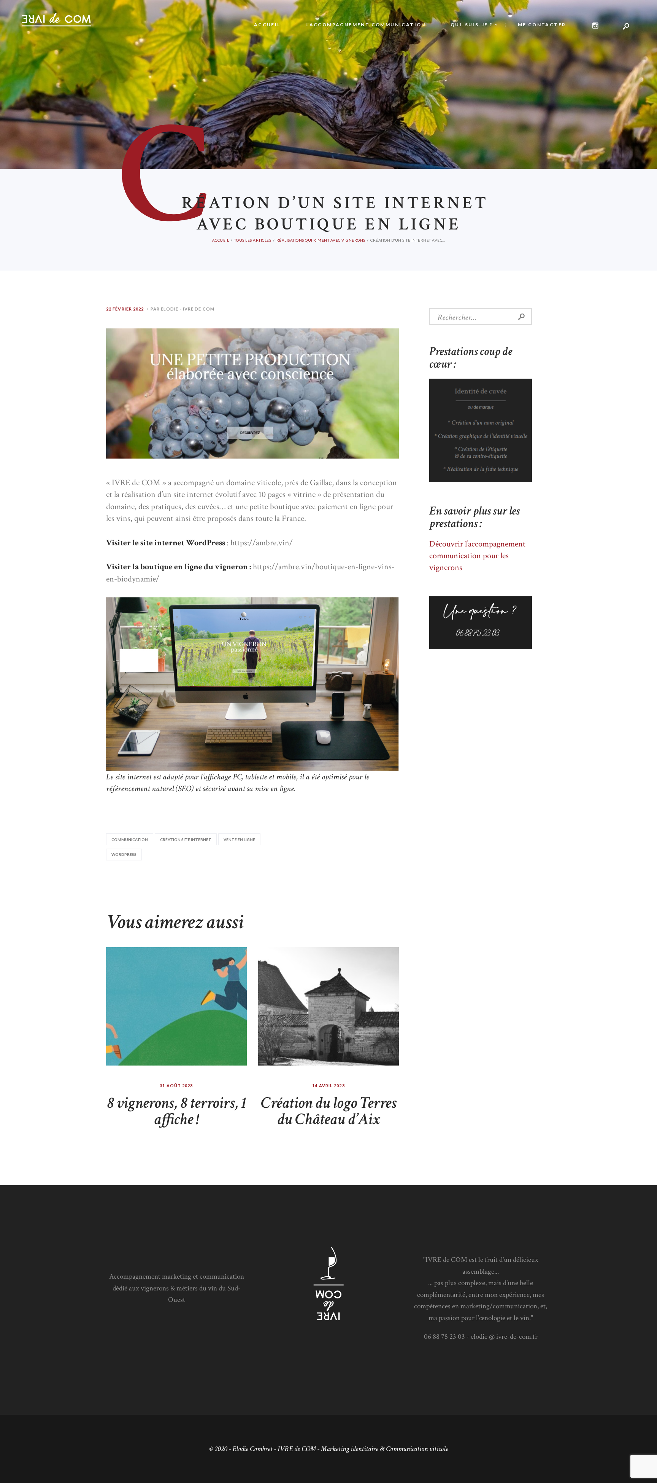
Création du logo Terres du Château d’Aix (329, 1111)
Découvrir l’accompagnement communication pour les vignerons (477, 555)
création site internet (185, 839)
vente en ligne (239, 839)
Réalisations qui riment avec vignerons (320, 240)
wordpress (123, 854)
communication (129, 839)
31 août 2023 (176, 1085)
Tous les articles (252, 240)
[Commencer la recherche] (415, 104)
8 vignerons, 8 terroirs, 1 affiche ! (176, 1111)
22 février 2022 (125, 308)
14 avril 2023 (328, 1085)
